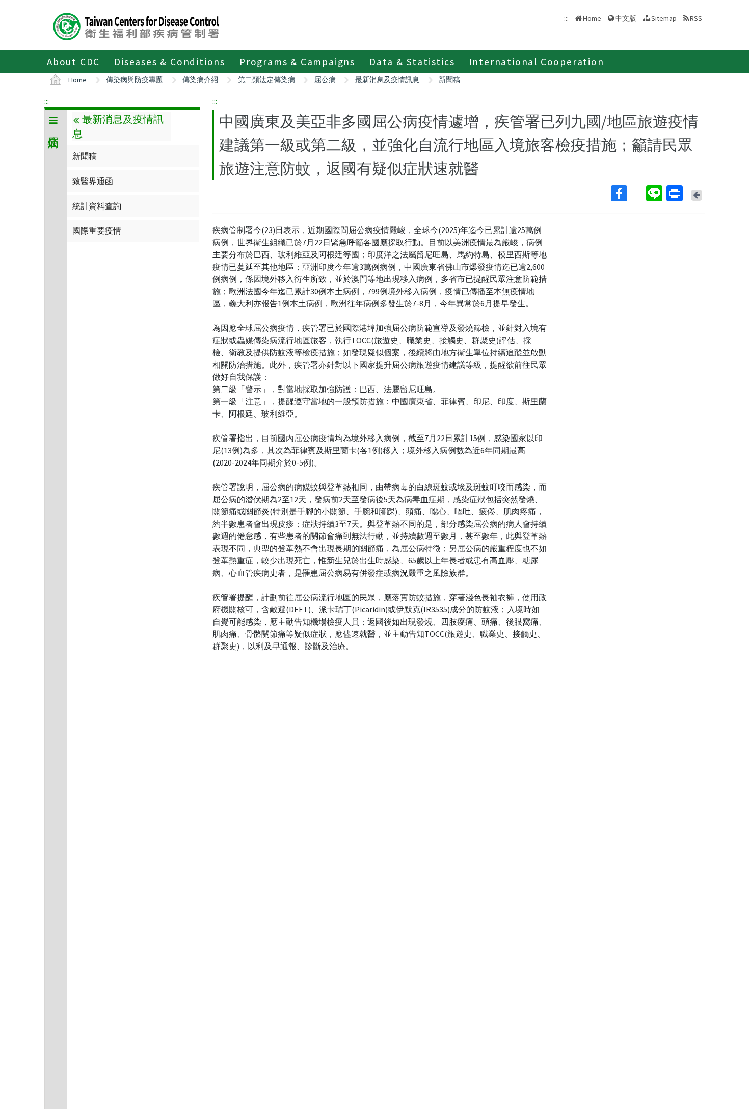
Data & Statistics (412, 62)
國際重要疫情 (96, 230)
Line (655, 193)
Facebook (627, 193)
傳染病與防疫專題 (134, 79)
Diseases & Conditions (169, 62)
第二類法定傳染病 (266, 79)
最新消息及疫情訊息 (387, 79)
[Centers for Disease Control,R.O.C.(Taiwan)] (136, 25)
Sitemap (664, 18)
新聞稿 (449, 79)
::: (46, 101)
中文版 (625, 17)
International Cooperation (536, 62)
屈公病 (325, 79)
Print (675, 193)
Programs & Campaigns (297, 62)
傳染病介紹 (200, 79)
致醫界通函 (92, 181)
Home (592, 18)
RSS (696, 18)
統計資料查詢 (96, 206)
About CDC (73, 62)
